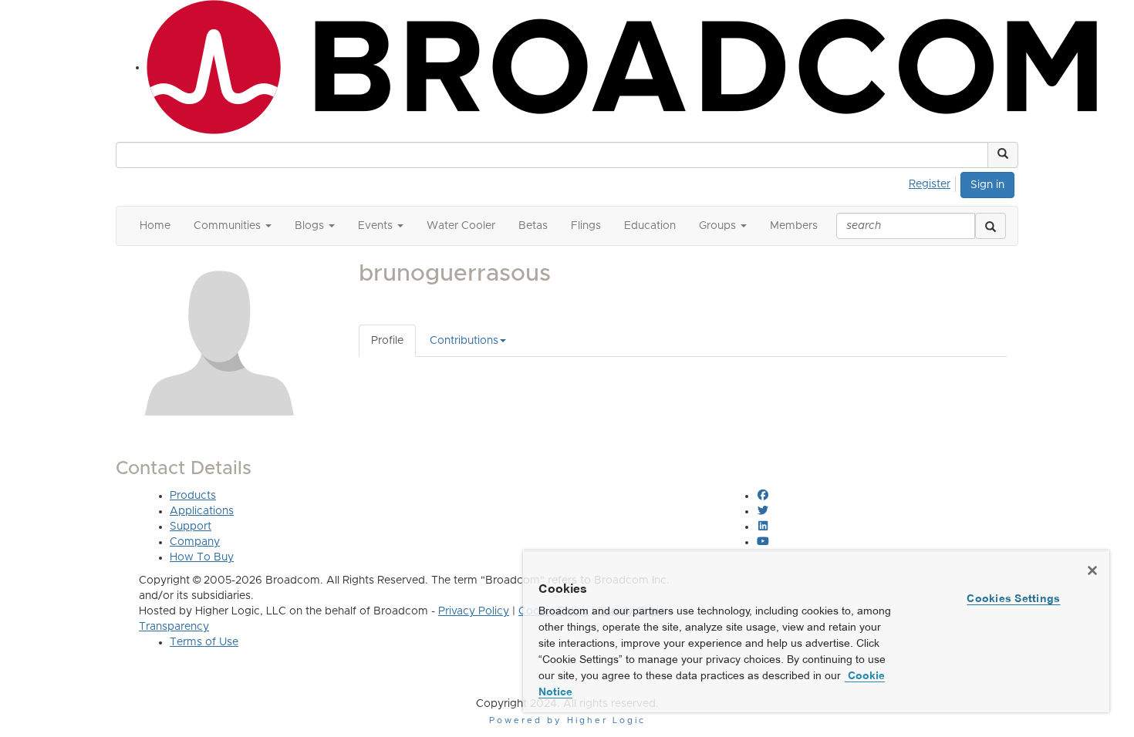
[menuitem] (933, 182)
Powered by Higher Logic (567, 720)
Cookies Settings (1013, 598)
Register (929, 184)
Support (190, 526)
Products (193, 495)
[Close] (1092, 570)
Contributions (464, 340)
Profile (387, 340)
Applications (202, 511)
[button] (1002, 155)
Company (195, 542)
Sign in (987, 185)
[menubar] (933, 182)
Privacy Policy (473, 611)
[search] (990, 226)
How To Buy (202, 557)
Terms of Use (204, 642)
